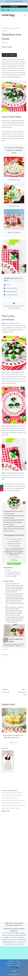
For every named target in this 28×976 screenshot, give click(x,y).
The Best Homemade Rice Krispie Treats (13, 800)
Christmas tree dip (14, 180)
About (18, 961)
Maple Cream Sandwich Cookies (11, 808)
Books (19, 963)
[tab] (12, 742)
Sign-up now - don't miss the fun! (14, 1)
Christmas (4, 30)
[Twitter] (14, 968)
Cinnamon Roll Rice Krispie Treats (11, 803)
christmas (4, 654)
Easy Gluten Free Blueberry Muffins (12, 795)
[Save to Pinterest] (1, 489)
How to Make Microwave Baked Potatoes (13, 805)
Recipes (11, 961)
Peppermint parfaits (14, 232)
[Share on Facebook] (1, 486)
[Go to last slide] (3, 724)
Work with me (11, 963)
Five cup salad (6, 691)
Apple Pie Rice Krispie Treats (10, 798)
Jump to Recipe (10, 55)
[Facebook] (11, 968)
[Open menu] (25, 15)
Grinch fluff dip (14, 206)
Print (14, 563)
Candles (17, 965)
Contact (10, 965)
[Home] (2, 28)
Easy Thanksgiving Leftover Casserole (12, 793)
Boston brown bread (22, 692)
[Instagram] (17, 968)
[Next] (24, 724)
